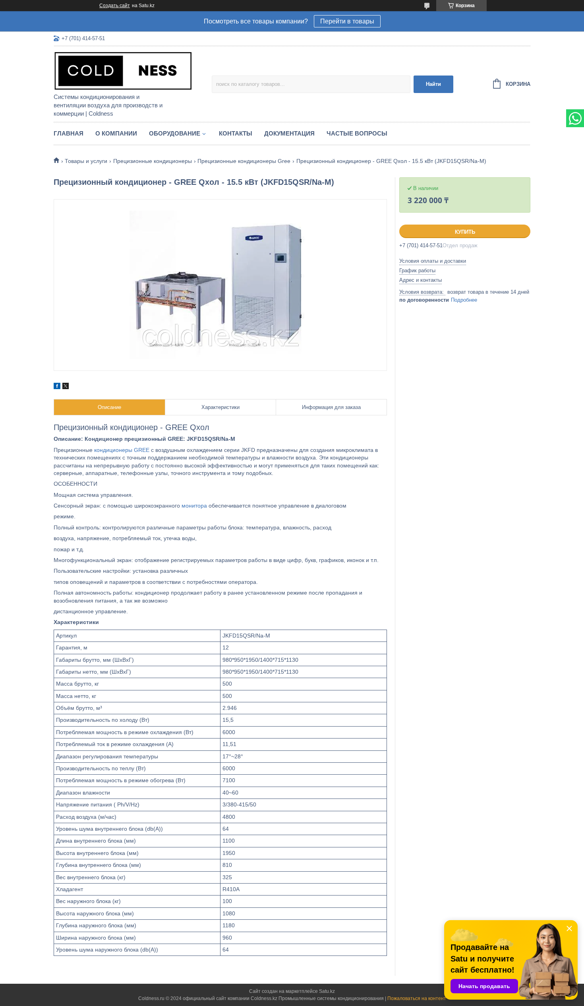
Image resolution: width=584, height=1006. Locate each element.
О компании (116, 133)
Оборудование (174, 133)
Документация (289, 133)
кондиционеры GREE (121, 450)
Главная (68, 133)
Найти (433, 84)
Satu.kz (327, 991)
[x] (65, 387)
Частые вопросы (357, 133)
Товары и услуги (86, 161)
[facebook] (57, 387)
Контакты (235, 133)
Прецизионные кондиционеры (152, 161)
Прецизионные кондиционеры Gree (243, 161)
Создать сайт (114, 5)
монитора (194, 505)
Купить (465, 232)
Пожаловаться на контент (416, 998)
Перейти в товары (347, 21)
